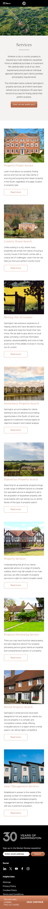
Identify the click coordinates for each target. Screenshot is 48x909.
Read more (16, 192)
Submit (37, 854)
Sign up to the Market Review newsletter (22, 848)
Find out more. (11, 905)
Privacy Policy (9, 886)
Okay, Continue (35, 902)
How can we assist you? (24, 104)
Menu (8, 3)
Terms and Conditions (13, 894)
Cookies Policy (10, 890)
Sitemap (7, 882)
